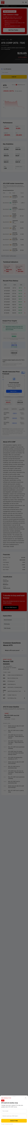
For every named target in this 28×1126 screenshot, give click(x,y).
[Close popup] (25, 1097)
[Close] (14, 563)
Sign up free (14, 1120)
